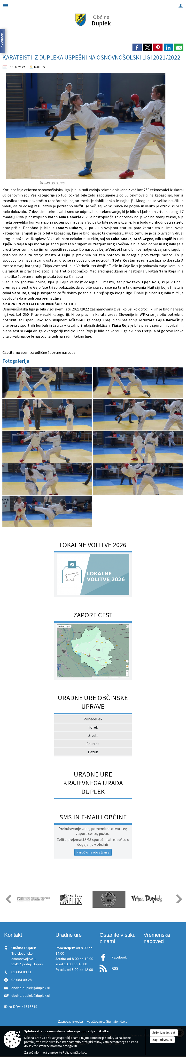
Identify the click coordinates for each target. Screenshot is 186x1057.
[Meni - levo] (5, 5)
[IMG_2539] (137, 383)
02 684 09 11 (21, 972)
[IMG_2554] (47, 511)
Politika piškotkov (74, 1052)
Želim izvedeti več (163, 1033)
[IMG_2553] (137, 479)
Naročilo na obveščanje (93, 852)
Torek (93, 727)
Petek (93, 751)
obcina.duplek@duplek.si (30, 988)
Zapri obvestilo (162, 1040)
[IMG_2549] (137, 447)
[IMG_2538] (47, 383)
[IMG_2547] (47, 447)
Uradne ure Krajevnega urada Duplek (93, 783)
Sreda (93, 735)
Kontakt (13, 935)
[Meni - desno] (181, 5)
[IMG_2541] (47, 415)
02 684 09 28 (21, 980)
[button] (8, 898)
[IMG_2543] (137, 415)
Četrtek (92, 743)
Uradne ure (68, 935)
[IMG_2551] (47, 479)
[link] (137, 47)
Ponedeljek (93, 719)
